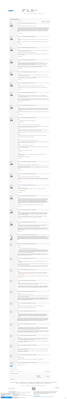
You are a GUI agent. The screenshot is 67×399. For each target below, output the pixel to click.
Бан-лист (36, 385)
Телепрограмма (33, 10)
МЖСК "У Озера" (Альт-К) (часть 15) (27, 47)
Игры (36, 9)
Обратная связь (43, 385)
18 (17, 21)
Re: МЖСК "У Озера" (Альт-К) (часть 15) (27, 36)
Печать (43, 21)
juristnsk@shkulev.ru (24, 397)
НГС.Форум (11, 373)
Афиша (28, 10)
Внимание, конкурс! (35, 13)
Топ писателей (32, 385)
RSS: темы (23, 385)
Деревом (48, 21)
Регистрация (30, 13)
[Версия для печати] (17, 58)
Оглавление (25, 13)
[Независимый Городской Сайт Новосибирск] (11, 11)
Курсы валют (28, 11)
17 (16, 21)
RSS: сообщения (28, 385)
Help (40, 385)
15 (14, 21)
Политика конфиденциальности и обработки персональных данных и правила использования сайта (44, 396)
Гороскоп (32, 9)
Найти (27, 13)
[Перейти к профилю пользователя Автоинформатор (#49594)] (11, 367)
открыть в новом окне (39, 377)
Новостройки (16, 373)
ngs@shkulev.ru (16, 396)
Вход (42, 13)
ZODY (36, 10)
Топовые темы (39, 13)
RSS (45, 21)
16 (15, 21)
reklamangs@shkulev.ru (55, 391)
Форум (23, 11)
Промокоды (32, 11)
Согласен (6, 397)
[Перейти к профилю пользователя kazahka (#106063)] (11, 240)
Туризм (28, 9)
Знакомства (23, 10)
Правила (38, 385)
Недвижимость (24, 9)
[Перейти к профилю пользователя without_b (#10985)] (11, 26)
